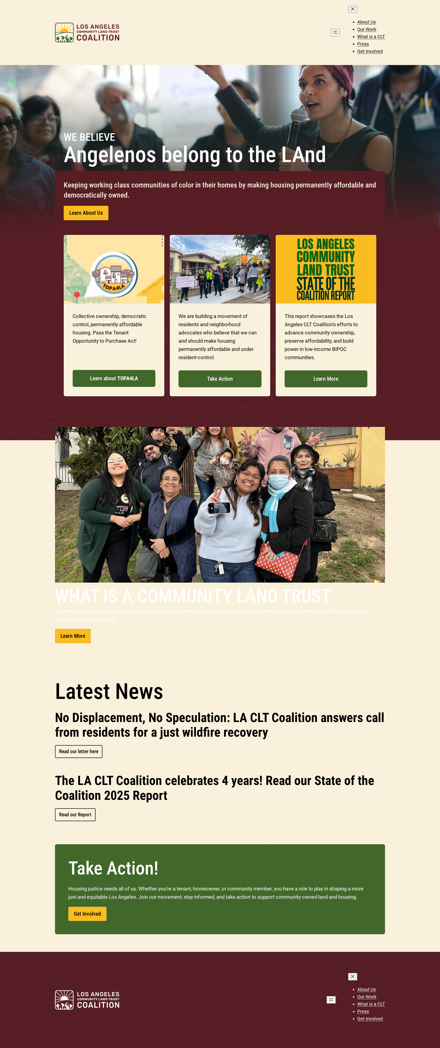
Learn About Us (86, 213)
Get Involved (87, 914)
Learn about (114, 378)
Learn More (326, 379)
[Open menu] (335, 32)
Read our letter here (78, 751)
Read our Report (75, 814)
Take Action (220, 379)
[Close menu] (352, 9)
